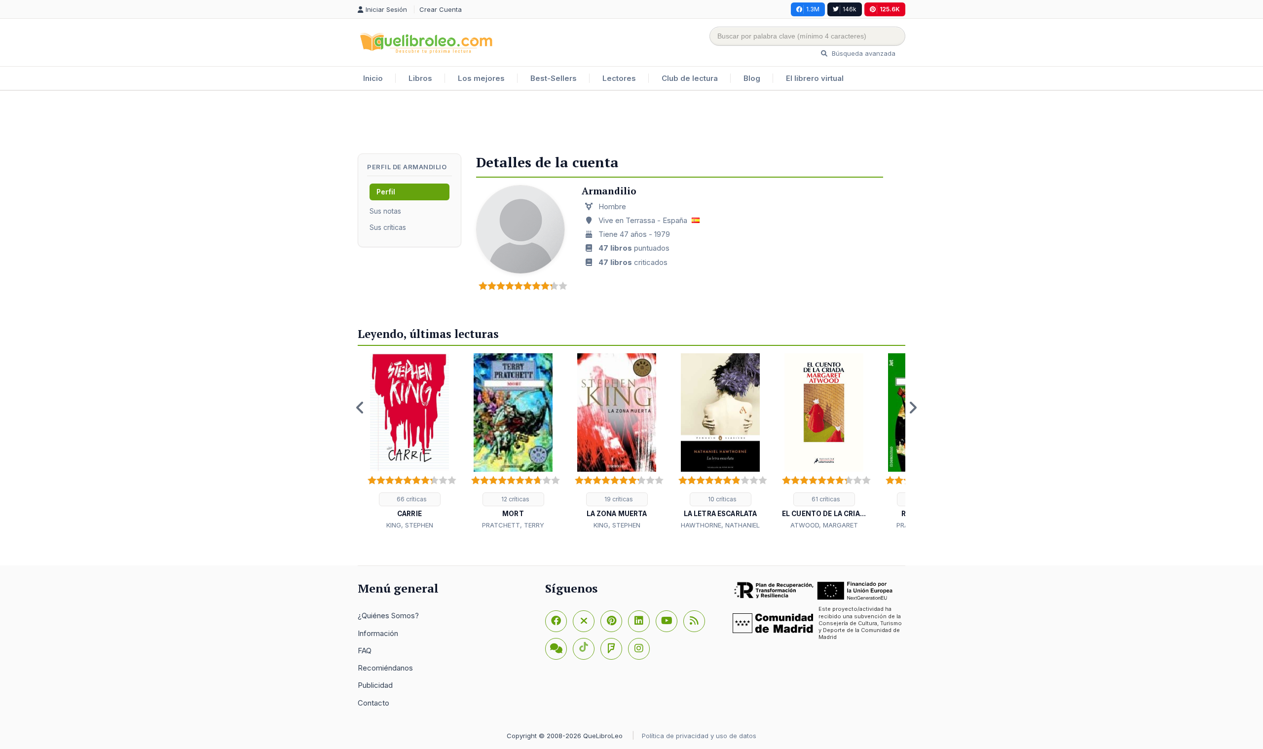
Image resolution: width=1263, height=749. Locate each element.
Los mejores (481, 78)
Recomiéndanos (385, 668)
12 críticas (514, 499)
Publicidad (375, 685)
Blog (751, 78)
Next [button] (913, 407)
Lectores (619, 78)
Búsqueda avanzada (862, 53)
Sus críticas (388, 227)
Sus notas (385, 211)
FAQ (364, 650)
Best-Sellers (553, 78)
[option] (409, 442)
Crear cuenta (440, 9)
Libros (420, 78)
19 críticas (618, 499)
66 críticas (411, 499)
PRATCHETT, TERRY (513, 525)
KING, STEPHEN (409, 525)
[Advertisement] (631, 123)
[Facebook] (556, 621)
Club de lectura (690, 78)
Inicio (373, 78)
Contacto (373, 703)
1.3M (812, 9)
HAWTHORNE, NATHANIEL (720, 525)
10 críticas (721, 499)
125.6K (890, 9)
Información (378, 633)
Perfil (385, 191)
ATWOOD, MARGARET (824, 525)
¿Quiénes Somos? (388, 615)
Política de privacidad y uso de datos (699, 736)
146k (849, 9)
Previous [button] (360, 407)
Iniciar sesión (387, 9)
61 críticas (825, 499)
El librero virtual (815, 78)
